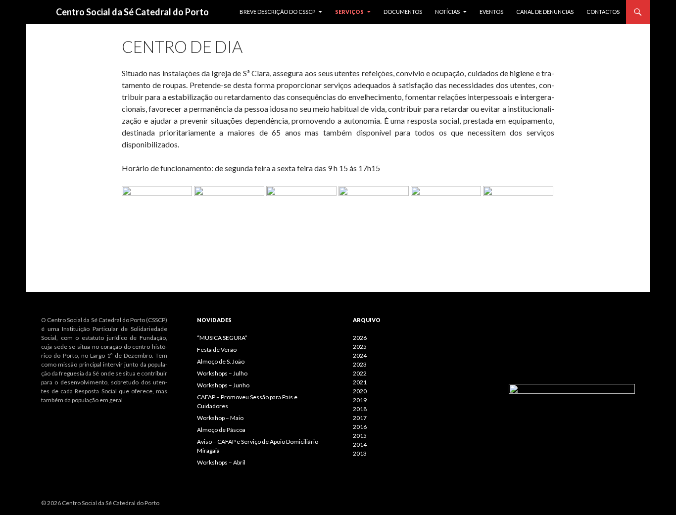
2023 (360, 364)
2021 (360, 382)
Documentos (403, 11)
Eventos (491, 11)
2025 (360, 346)
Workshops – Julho (222, 373)
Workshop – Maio (220, 417)
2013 (360, 453)
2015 (360, 435)
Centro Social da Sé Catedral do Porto (132, 11)
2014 (360, 444)
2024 (360, 355)
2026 (360, 337)
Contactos (603, 11)
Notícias (447, 11)
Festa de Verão (217, 349)
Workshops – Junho (223, 385)
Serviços (349, 11)
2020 (360, 391)
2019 (360, 400)
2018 (360, 409)
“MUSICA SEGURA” (222, 337)
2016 (360, 426)
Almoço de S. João (220, 361)
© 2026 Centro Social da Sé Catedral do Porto (100, 503)
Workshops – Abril (221, 462)
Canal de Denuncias (545, 11)
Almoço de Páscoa (221, 429)
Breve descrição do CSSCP (277, 11)
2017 (360, 417)
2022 (360, 373)
